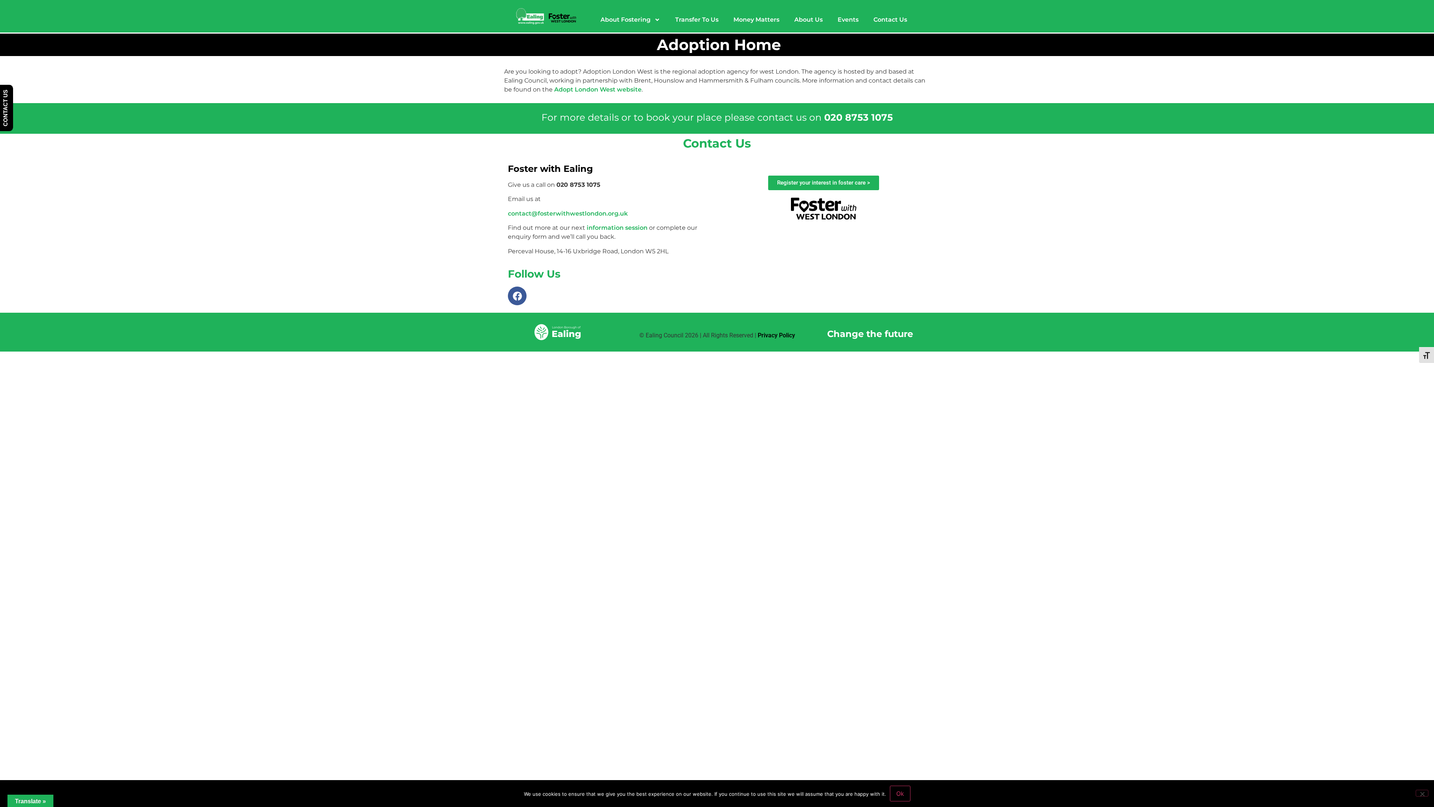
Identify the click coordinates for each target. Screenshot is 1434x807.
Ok (900, 793)
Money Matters (756, 19)
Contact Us (890, 19)
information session (617, 227)
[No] (1422, 793)
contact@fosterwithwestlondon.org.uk (568, 213)
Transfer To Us (696, 19)
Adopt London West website (598, 89)
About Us (808, 19)
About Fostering (625, 19)
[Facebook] (517, 296)
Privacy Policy (776, 335)
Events (848, 19)
